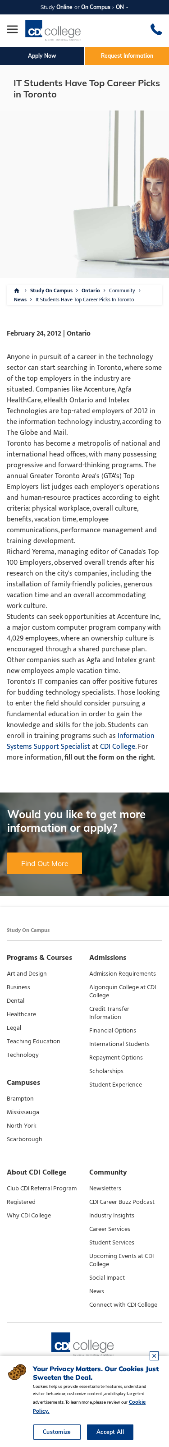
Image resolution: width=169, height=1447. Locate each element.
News (20, 299)
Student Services (111, 1243)
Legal (14, 1028)
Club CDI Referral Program (42, 1188)
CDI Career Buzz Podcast (122, 1202)
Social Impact (107, 1278)
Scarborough (24, 1139)
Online (64, 7)
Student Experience (115, 1085)
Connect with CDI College (123, 1305)
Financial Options (112, 1031)
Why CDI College (29, 1216)
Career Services (109, 1229)
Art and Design (27, 974)
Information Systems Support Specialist (81, 741)
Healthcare (21, 1014)
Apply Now (42, 55)
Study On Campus (51, 290)
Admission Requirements (122, 974)
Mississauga (23, 1112)
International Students (119, 1044)
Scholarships (106, 1071)
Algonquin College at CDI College (122, 991)
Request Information (127, 55)
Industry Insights (111, 1216)
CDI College (117, 747)
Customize (57, 1432)
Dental (15, 1001)
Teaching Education (33, 1041)
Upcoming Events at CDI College (121, 1260)
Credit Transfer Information (109, 1013)
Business (18, 987)
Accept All (110, 1432)
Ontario (91, 290)
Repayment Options (116, 1058)
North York (22, 1126)
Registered (21, 1202)
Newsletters (105, 1188)
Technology (23, 1055)
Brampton (20, 1099)
